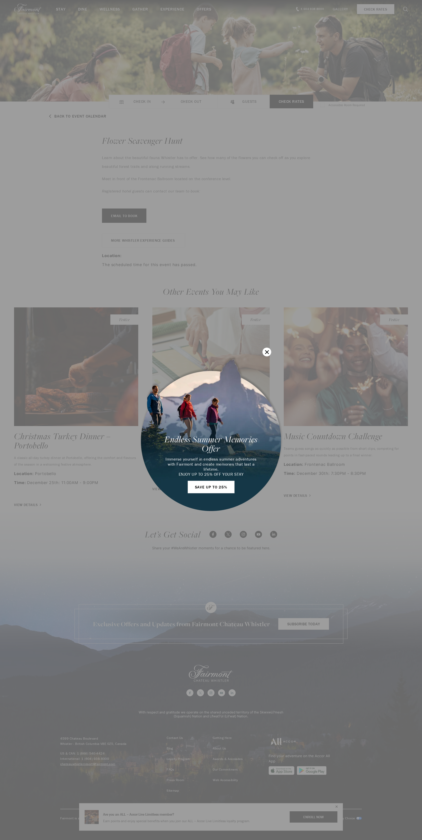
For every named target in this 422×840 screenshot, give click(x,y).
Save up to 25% (211, 487)
